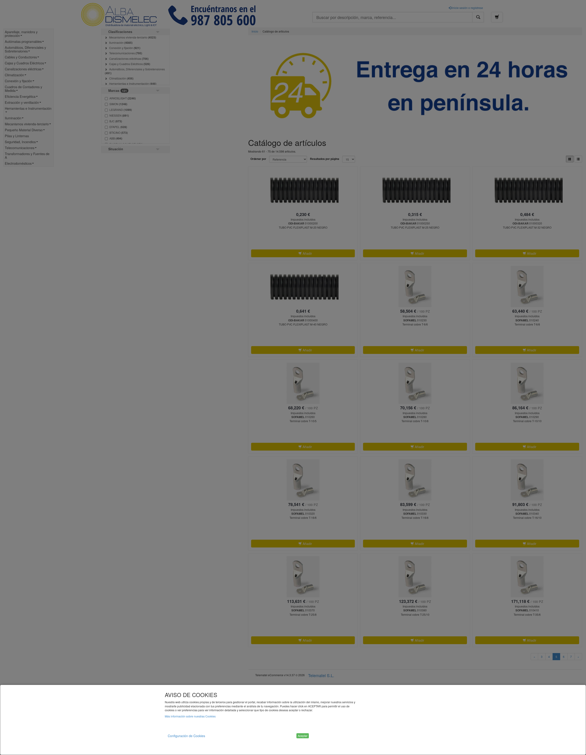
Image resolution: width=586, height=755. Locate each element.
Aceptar (302, 736)
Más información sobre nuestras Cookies (190, 716)
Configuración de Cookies (186, 735)
